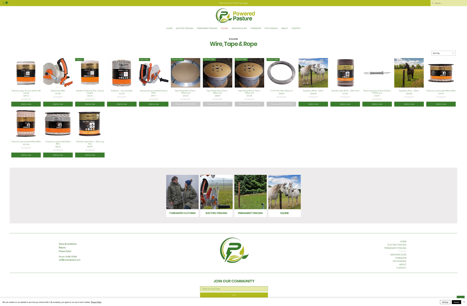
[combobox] (443, 53)
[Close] (464, 302)
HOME (403, 241)
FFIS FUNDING (399, 261)
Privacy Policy (96, 302)
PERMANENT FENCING (395, 248)
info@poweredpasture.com (70, 260)
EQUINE (402, 251)
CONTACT (401, 268)
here (245, 3)
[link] (5, 2)
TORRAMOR (400, 258)
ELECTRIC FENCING (397, 245)
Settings (445, 302)
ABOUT (402, 264)
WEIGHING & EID (398, 254)
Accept (456, 302)
